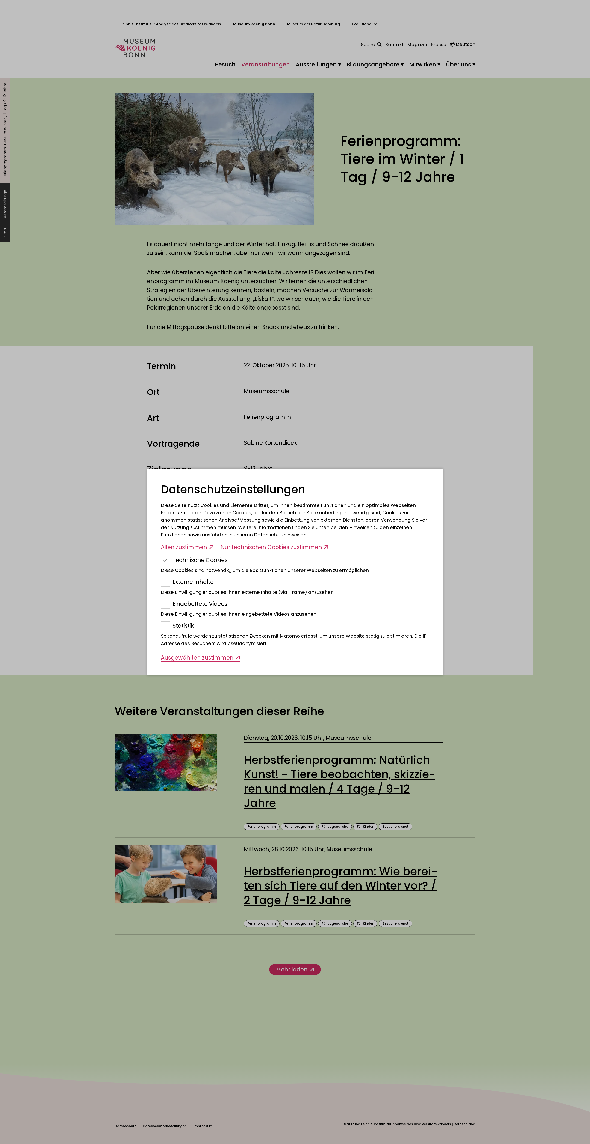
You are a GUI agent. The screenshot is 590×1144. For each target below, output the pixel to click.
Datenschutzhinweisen (280, 535)
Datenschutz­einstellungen (233, 489)
